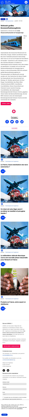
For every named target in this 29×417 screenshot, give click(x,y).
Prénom (4, 387)
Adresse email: (6, 382)
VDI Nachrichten (9, 21)
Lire (3, 171)
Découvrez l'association (11, 346)
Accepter (4, 414)
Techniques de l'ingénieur (11, 161)
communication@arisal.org (9, 359)
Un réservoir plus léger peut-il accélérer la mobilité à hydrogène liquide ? (13, 211)
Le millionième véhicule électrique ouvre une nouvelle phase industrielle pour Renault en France (14, 258)
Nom (4, 392)
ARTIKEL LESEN (6, 103)
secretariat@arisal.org (8, 355)
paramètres (19, 408)
